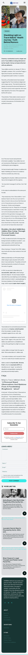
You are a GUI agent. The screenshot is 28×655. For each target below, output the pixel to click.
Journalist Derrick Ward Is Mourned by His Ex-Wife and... (12, 530)
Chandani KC (10, 51)
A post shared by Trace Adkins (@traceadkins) (14, 321)
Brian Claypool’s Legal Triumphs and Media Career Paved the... (13, 560)
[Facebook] (5, 602)
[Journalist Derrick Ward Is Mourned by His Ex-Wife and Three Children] (14, 521)
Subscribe (14, 433)
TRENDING (6, 31)
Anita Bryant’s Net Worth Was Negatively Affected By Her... (13, 501)
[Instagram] (8, 602)
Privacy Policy (18, 437)
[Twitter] (11, 602)
